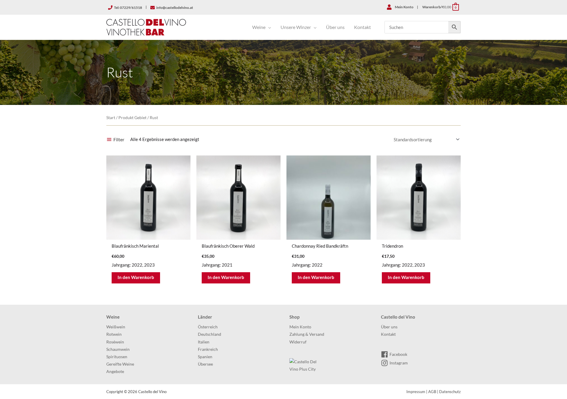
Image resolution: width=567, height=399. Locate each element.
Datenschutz (450, 391)
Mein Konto (300, 327)
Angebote (115, 371)
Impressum (415, 391)
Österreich (208, 327)
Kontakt (388, 334)
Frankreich (208, 349)
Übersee (205, 364)
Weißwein (115, 327)
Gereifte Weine (120, 364)
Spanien (205, 356)
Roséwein (115, 342)
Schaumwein (118, 349)
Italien (203, 342)
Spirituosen (116, 356)
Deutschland (209, 334)
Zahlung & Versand (306, 334)
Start (110, 117)
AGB (432, 391)
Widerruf (298, 342)
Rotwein (114, 334)
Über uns (389, 327)
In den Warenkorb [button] (136, 277)
